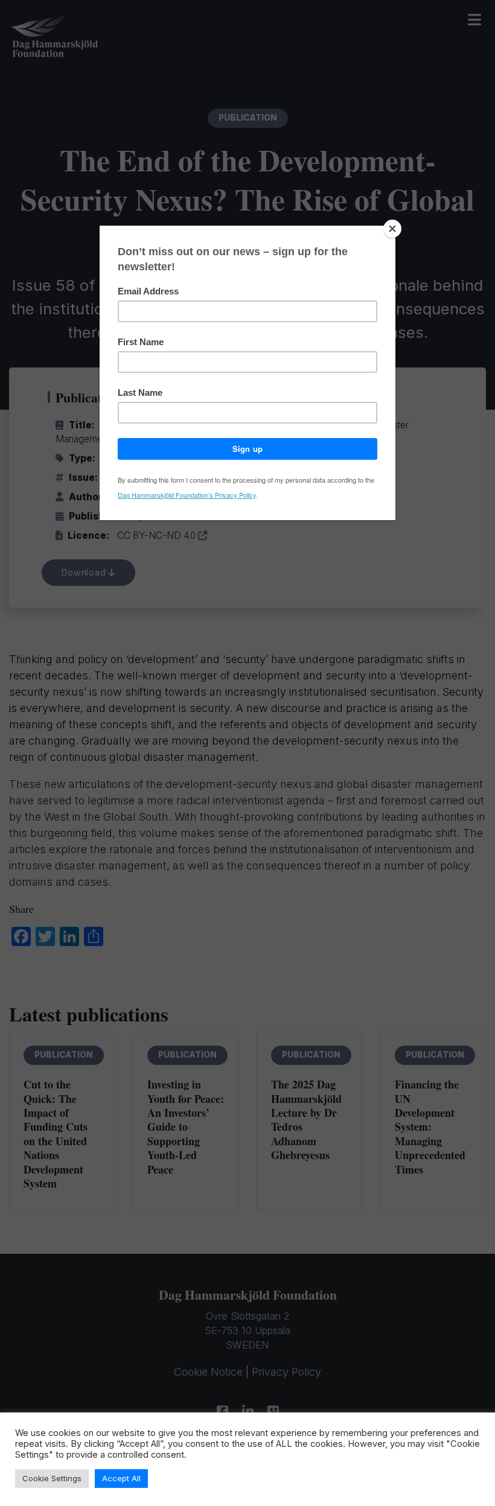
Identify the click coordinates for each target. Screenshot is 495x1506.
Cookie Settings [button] (51, 1478)
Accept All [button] (121, 1478)
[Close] (392, 229)
